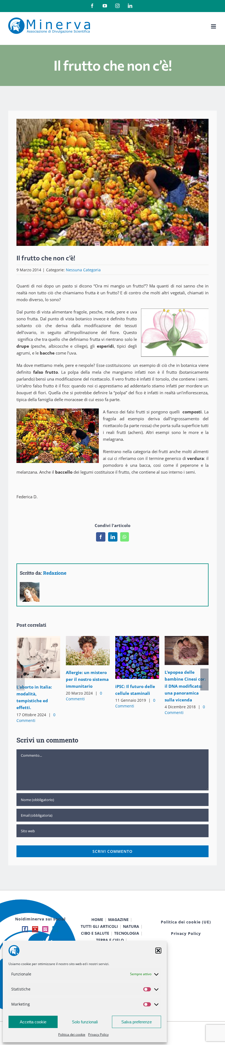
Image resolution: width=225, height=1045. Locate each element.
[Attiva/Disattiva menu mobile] (214, 26)
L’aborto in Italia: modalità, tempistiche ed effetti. (30, 658)
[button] (158, 950)
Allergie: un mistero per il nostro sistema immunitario (80, 650)
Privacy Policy (98, 1034)
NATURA (131, 926)
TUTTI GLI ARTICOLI (99, 926)
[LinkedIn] (55, 929)
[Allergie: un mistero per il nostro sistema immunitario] (88, 650)
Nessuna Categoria (83, 269)
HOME (97, 919)
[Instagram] (45, 929)
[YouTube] (35, 929)
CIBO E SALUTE (95, 933)
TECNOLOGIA (126, 933)
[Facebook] (25, 929)
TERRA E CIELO (110, 940)
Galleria (46, 658)
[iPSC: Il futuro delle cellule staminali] (137, 657)
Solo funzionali (85, 1022)
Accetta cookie (33, 1022)
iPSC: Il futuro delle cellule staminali (129, 657)
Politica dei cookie (71, 1034)
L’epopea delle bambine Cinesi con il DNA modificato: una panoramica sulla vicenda (179, 650)
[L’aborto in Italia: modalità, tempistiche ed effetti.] (38, 658)
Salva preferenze (136, 1022)
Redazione (54, 573)
